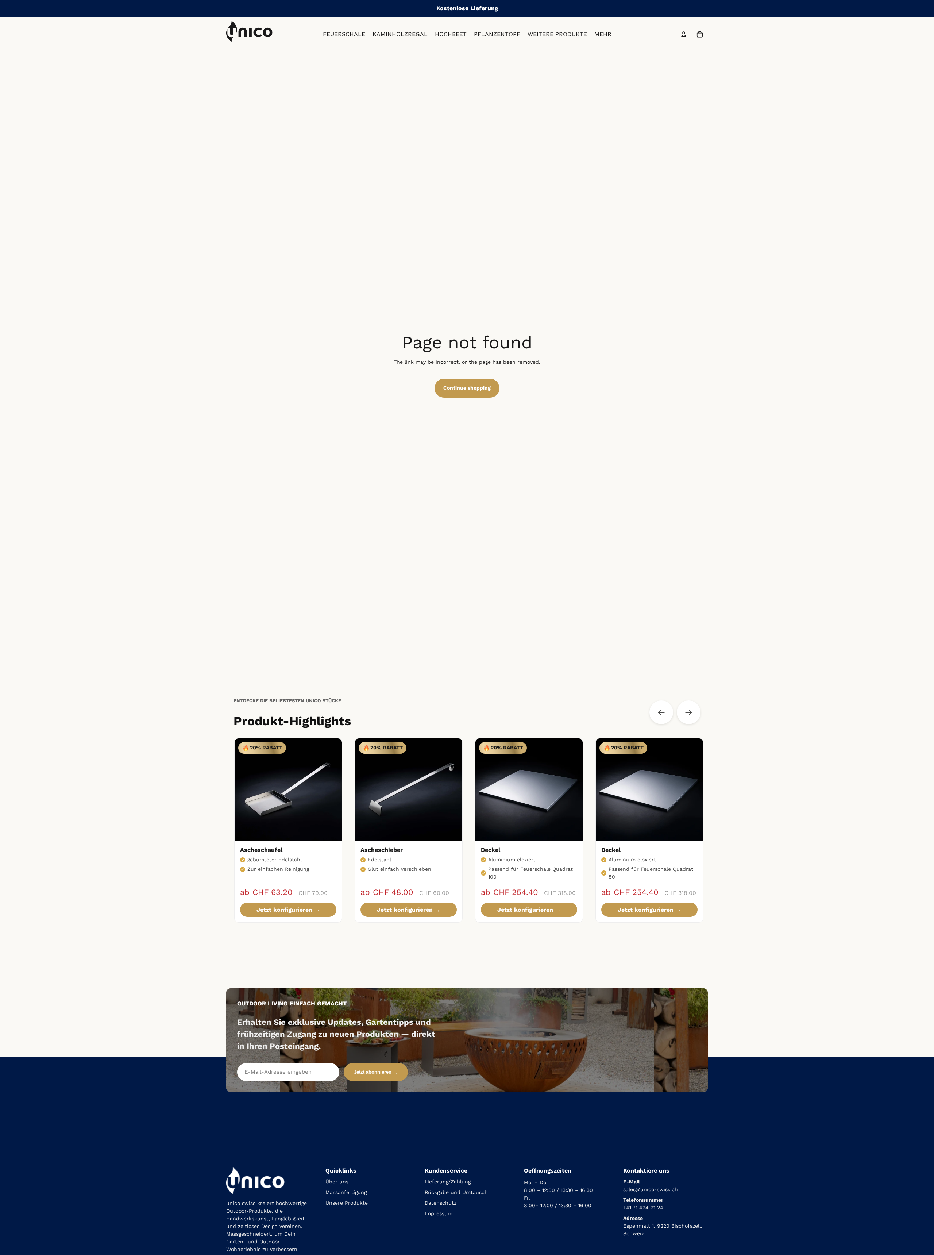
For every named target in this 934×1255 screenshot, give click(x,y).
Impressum (438, 1213)
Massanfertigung (346, 1192)
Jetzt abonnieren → (376, 1072)
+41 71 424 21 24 (643, 1207)
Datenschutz (440, 1203)
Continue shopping (467, 388)
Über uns (336, 1182)
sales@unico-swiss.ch (650, 1189)
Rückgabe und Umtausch (456, 1192)
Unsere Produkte (346, 1203)
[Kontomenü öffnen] (684, 34)
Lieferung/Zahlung (448, 1182)
